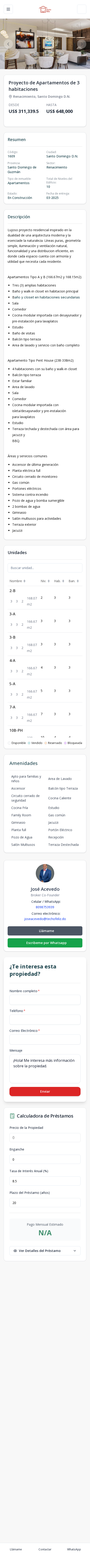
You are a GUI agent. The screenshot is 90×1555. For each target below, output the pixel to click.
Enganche (16, 1149)
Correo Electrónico (24, 1030)
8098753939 (45, 907)
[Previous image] (8, 44)
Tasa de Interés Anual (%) (28, 1171)
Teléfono (17, 1011)
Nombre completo (24, 991)
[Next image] (81, 44)
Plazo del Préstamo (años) (29, 1192)
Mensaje (15, 1050)
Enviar (45, 1091)
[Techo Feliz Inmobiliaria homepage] (45, 9)
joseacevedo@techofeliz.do (45, 919)
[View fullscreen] (81, 60)
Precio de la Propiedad (26, 1127)
